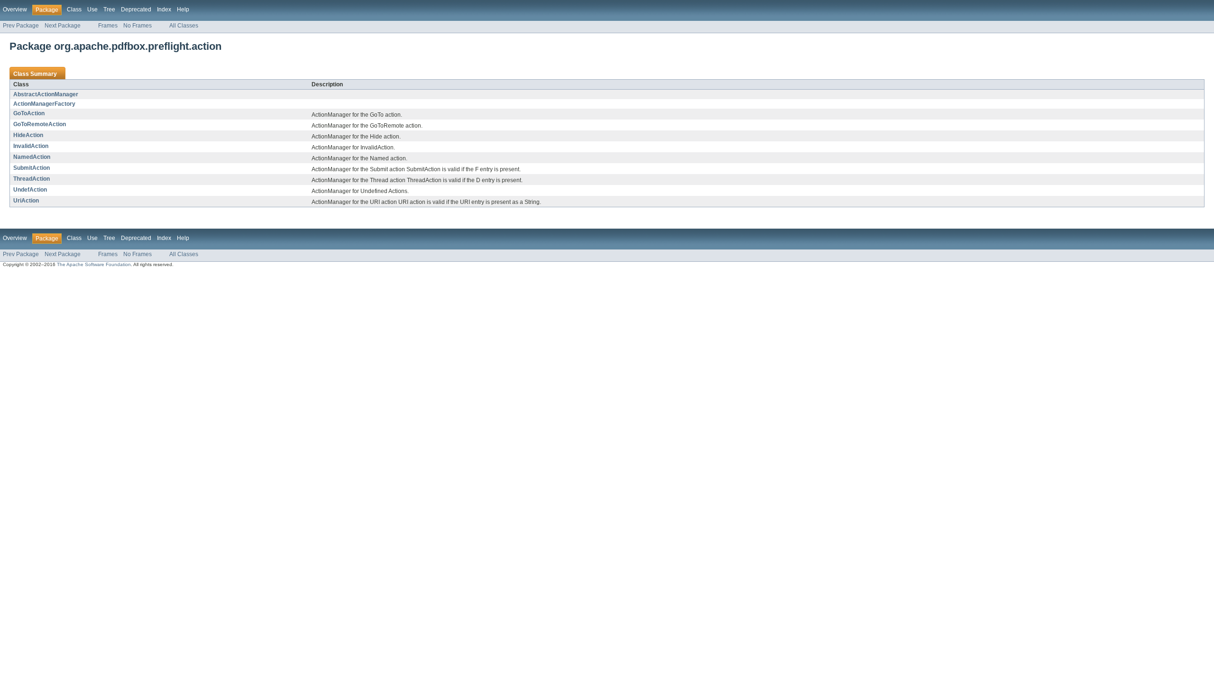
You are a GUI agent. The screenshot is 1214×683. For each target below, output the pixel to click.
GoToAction (29, 113)
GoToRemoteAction (39, 124)
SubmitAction (31, 168)
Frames (108, 25)
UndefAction (30, 189)
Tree (109, 9)
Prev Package (21, 25)
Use (92, 9)
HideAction (28, 135)
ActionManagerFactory (44, 104)
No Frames (137, 25)
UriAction (26, 200)
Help (183, 9)
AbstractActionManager (45, 94)
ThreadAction (31, 178)
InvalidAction (30, 146)
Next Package (63, 25)
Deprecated (136, 9)
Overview (15, 9)
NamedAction (31, 157)
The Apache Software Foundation (94, 264)
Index (164, 9)
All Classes (183, 25)
